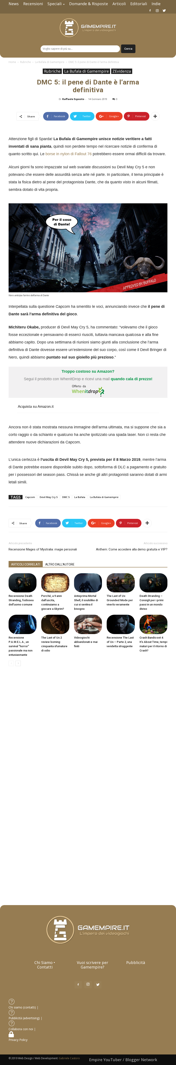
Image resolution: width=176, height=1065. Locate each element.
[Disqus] (88, 730)
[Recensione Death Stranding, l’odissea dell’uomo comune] (22, 583)
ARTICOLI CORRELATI (25, 564)
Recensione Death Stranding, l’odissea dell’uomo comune (21, 600)
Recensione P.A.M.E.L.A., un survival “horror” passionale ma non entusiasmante (20, 646)
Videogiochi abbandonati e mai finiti (85, 642)
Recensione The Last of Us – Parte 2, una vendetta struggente (120, 642)
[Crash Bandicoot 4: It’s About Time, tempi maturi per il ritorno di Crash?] (153, 624)
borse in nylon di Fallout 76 (69, 154)
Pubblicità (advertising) (25, 1018)
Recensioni (33, 3)
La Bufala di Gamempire (49, 62)
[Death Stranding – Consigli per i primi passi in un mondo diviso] (153, 583)
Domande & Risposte (88, 3)
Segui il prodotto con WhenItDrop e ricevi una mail (88, 375)
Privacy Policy (18, 1040)
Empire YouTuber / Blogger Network (123, 1060)
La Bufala (79, 497)
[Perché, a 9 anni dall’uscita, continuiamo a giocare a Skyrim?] (55, 583)
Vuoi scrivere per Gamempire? (92, 965)
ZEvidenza (121, 71)
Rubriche (25, 62)
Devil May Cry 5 (49, 497)
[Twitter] (164, 11)
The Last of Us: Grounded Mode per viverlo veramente (120, 600)
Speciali (54, 3)
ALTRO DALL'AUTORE (59, 564)
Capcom (30, 497)
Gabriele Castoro (69, 1058)
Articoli (119, 3)
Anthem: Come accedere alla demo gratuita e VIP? (131, 549)
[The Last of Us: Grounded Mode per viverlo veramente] (121, 583)
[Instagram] (157, 11)
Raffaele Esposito (73, 99)
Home (12, 62)
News (14, 3)
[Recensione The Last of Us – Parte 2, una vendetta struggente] (121, 624)
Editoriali (138, 3)
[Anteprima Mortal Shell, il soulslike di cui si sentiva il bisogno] (88, 583)
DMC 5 (66, 497)
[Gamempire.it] (88, 27)
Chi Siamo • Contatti (44, 965)
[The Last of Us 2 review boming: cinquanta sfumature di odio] (55, 624)
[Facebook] (150, 11)
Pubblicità (135, 962)
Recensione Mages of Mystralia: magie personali (43, 549)
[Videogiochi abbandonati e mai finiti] (88, 624)
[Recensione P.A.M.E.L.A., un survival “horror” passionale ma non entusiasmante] (22, 624)
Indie (156, 3)
